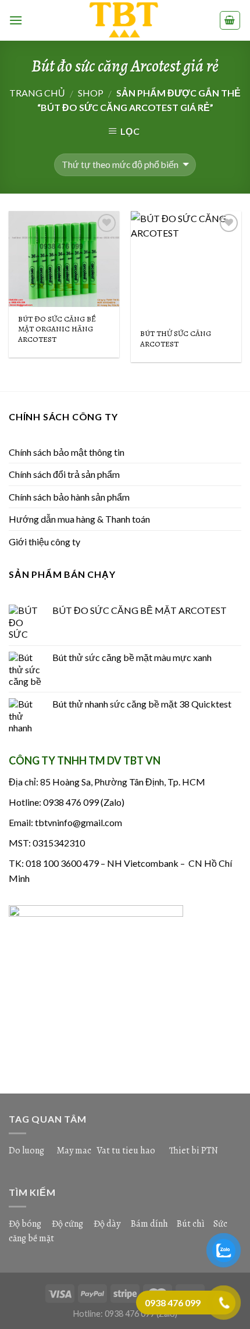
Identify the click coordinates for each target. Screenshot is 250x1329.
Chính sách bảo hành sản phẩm (69, 496)
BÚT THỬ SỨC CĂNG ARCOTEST (175, 338)
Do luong (26, 1150)
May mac (73, 1150)
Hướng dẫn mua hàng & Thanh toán (79, 518)
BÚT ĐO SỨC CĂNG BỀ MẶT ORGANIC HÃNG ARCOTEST (57, 329)
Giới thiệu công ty (44, 541)
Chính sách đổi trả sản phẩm (64, 474)
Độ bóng (25, 1223)
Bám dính (150, 1223)
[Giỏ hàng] (230, 20)
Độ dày (107, 1223)
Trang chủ (37, 92)
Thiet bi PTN (193, 1150)
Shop (90, 92)
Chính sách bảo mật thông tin (66, 452)
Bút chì (191, 1223)
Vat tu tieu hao (126, 1150)
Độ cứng (67, 1223)
